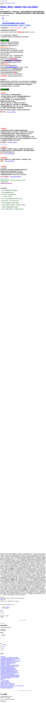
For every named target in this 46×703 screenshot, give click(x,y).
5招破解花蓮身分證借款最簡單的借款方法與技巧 (8, 669)
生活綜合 (7, 15)
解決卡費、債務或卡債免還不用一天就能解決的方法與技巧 (13, 209)
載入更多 (2, 611)
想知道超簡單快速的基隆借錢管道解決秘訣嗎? (7, 659)
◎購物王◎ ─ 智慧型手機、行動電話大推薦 (7, 684)
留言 (10, 604)
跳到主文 (1, 9)
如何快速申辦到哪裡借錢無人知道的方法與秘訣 (13, 23)
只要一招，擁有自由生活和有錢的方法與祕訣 (12, 198)
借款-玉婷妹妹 (2, 599)
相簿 (3, 17)
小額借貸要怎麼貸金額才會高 (5, 664)
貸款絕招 (7, 608)
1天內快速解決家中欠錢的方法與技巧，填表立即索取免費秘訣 (10, 658)
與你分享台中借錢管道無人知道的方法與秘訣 (10, 202)
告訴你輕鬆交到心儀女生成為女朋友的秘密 (7, 686)
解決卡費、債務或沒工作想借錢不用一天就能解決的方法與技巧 (13, 204)
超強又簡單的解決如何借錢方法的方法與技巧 (7, 673)
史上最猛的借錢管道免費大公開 (8, 192)
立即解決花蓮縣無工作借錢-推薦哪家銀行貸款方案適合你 (9, 677)
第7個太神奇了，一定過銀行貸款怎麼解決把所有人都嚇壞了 (9, 665)
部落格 (3, 18)
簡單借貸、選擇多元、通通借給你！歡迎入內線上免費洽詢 (19, 7)
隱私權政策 (28, 690)
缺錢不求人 (2, 679)
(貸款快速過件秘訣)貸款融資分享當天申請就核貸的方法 (9, 666)
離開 (5, 701)
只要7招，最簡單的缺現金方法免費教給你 (9, 190)
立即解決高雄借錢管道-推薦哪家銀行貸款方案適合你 (8, 671)
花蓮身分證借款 (2, 656)
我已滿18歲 (2, 701)
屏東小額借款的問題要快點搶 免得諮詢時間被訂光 (8, 668)
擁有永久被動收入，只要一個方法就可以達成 (10, 200)
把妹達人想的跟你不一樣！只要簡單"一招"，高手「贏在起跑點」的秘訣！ (12, 685)
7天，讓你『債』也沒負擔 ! (7, 196)
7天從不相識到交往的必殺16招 (5, 678)
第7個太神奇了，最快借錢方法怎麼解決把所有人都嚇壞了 (9, 670)
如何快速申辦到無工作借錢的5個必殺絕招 (7, 667)
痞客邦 (8, 604)
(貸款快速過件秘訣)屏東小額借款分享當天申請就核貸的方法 (9, 672)
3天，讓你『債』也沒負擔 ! (4, 680)
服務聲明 (31, 690)
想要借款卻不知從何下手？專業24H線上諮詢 (7, 683)
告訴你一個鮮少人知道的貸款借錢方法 (9, 194)
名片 (3, 19)
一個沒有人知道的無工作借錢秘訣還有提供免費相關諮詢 (9, 657)
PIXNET (16, 690)
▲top (1, 609)
